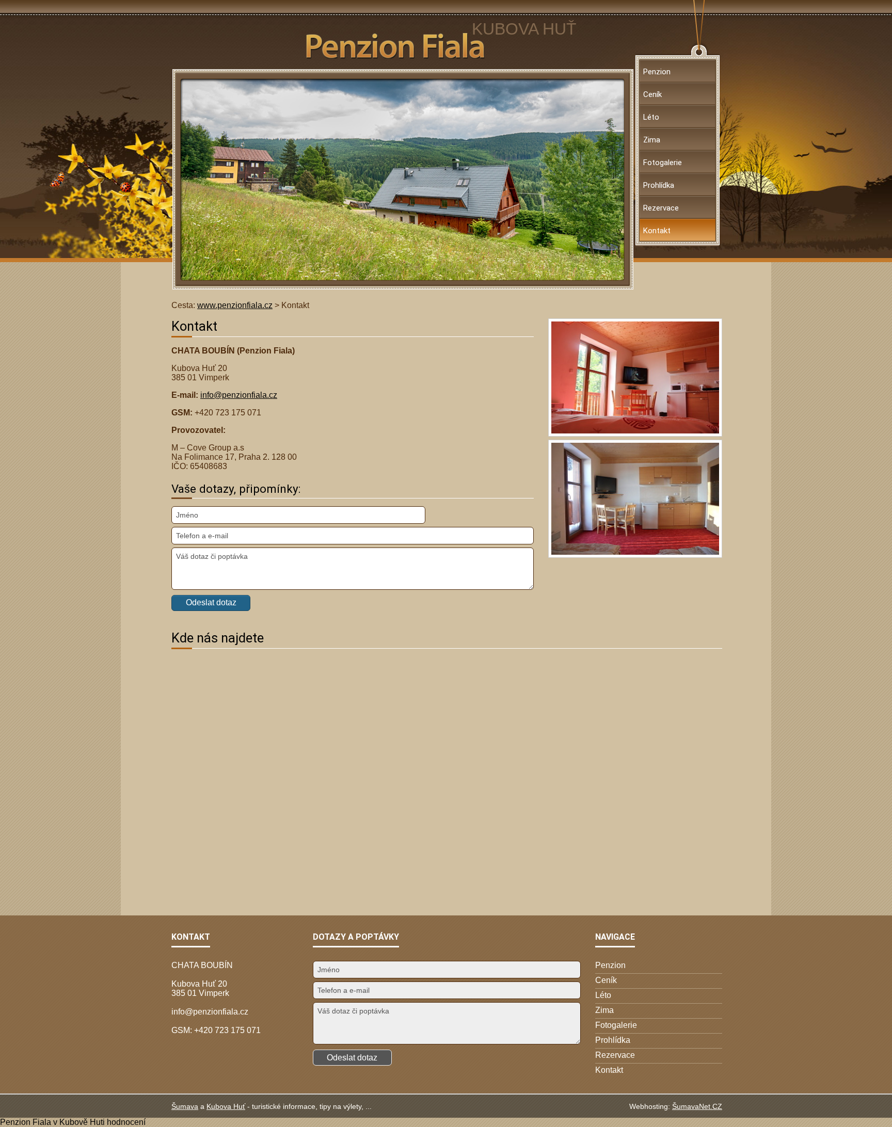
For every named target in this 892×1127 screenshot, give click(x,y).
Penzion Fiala (25, 1122)
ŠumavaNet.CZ (697, 1106)
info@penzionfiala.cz (238, 395)
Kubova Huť (225, 1106)
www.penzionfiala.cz (235, 305)
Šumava (184, 1106)
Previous (208, 179)
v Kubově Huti (79, 1122)
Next (597, 179)
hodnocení (126, 1122)
